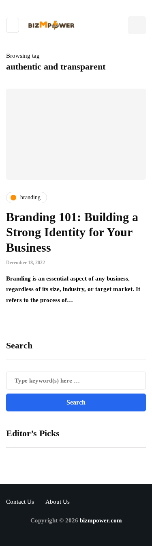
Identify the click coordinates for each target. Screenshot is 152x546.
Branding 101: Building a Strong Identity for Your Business (72, 232)
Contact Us (20, 501)
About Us (57, 501)
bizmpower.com (101, 520)
